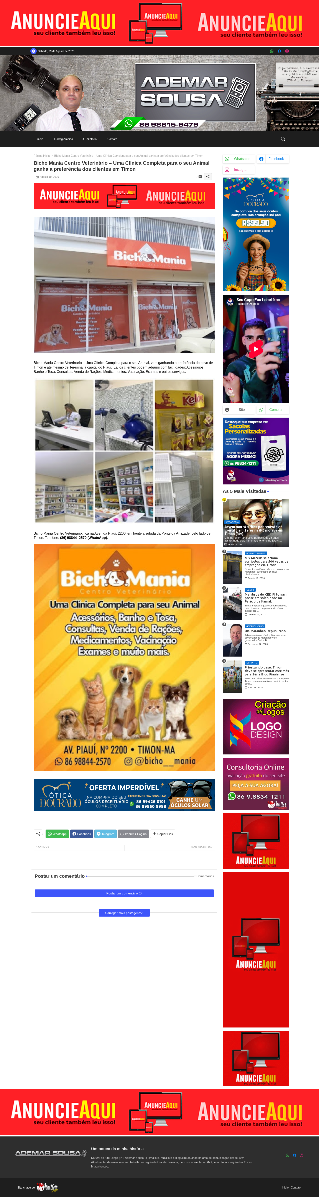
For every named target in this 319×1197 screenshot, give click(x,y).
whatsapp (242, 159)
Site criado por (26, 1187)
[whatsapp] (272, 51)
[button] (283, 139)
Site (242, 410)
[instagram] (287, 51)
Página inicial (42, 155)
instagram (241, 169)
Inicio (39, 139)
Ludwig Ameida (63, 139)
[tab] (40, 139)
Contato (112, 139)
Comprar (276, 410)
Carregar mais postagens (122, 913)
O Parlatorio (89, 139)
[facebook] (279, 51)
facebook (276, 159)
